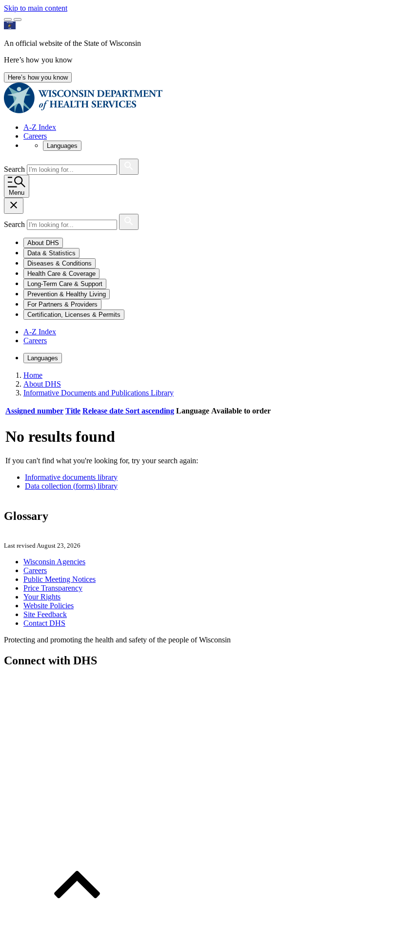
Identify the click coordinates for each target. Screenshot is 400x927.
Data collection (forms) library (71, 486)
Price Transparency (52, 588)
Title (72, 411)
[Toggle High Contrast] (17, 19)
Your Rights (41, 597)
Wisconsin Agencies (54, 561)
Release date (128, 411)
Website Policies (48, 605)
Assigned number (34, 411)
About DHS (42, 384)
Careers (35, 136)
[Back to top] (77, 918)
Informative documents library (71, 477)
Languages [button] (62, 145)
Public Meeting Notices (59, 579)
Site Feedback (45, 614)
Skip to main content (35, 8)
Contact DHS (44, 623)
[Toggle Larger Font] (8, 19)
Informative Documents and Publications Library (98, 393)
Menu (16, 192)
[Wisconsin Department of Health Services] (83, 110)
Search (15, 169)
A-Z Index (39, 127)
